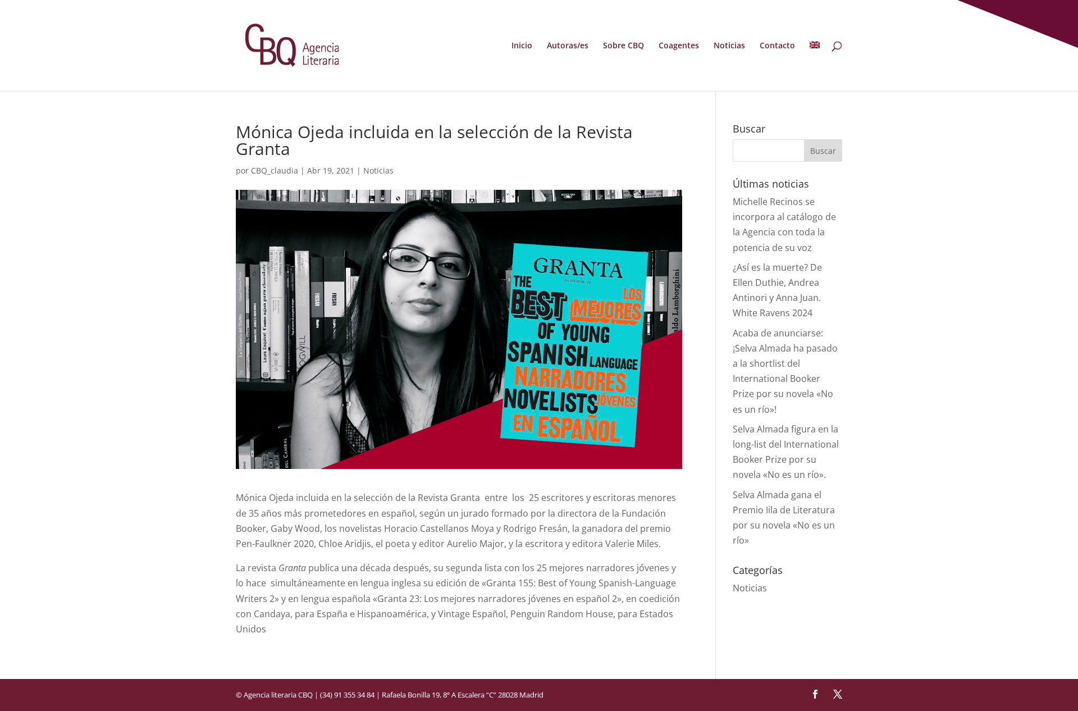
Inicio (521, 46)
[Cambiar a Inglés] (815, 66)
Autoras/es (567, 46)
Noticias (729, 46)
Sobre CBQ (623, 46)
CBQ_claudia (274, 170)
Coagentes (679, 46)
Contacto (777, 46)
